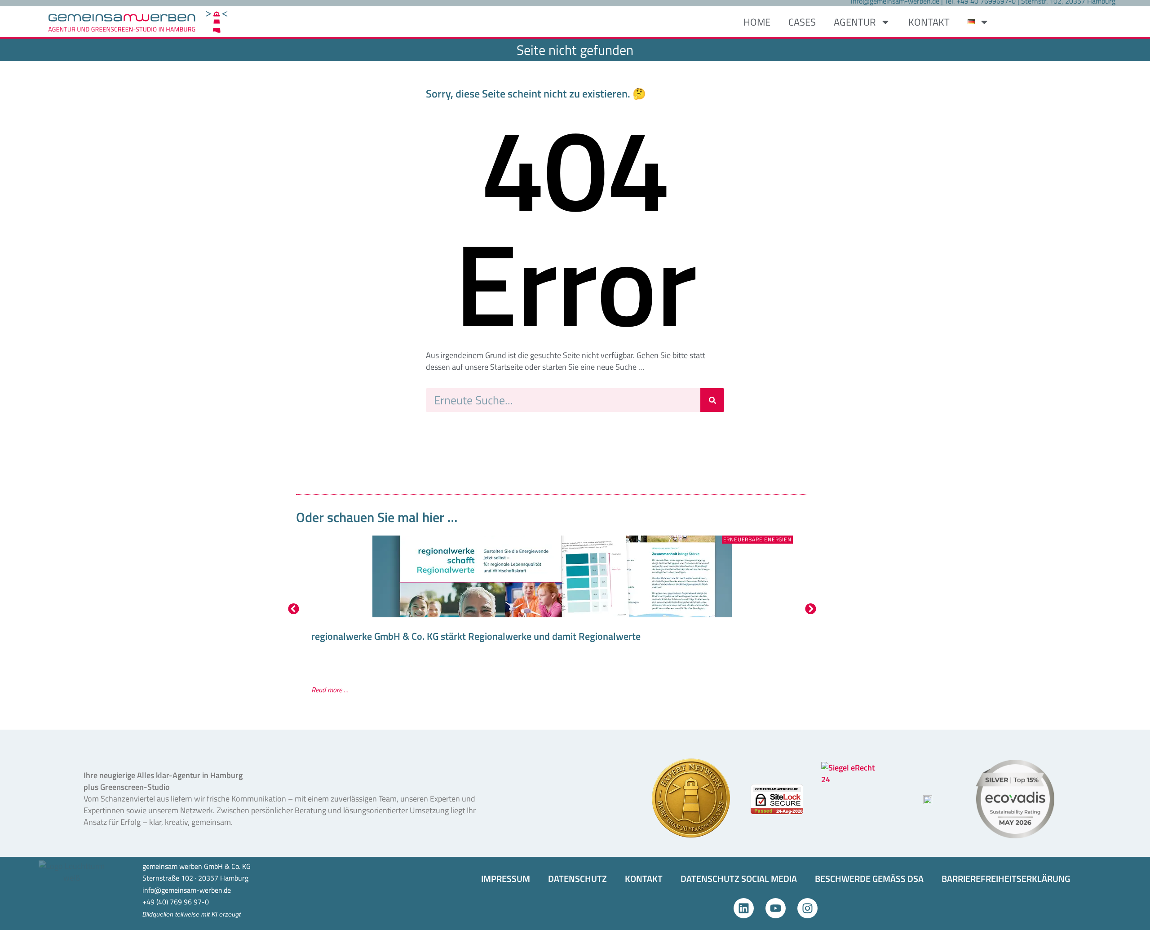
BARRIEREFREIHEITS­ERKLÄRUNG (1006, 879)
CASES (802, 22)
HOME (756, 22)
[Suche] (712, 400)
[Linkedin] (744, 908)
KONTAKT (929, 22)
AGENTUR (855, 22)
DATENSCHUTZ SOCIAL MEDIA (739, 879)
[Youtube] (775, 908)
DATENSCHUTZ (577, 879)
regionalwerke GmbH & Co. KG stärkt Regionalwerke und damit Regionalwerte (476, 636)
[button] (293, 608)
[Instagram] (807, 908)
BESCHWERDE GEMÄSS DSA (869, 879)
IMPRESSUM (505, 879)
